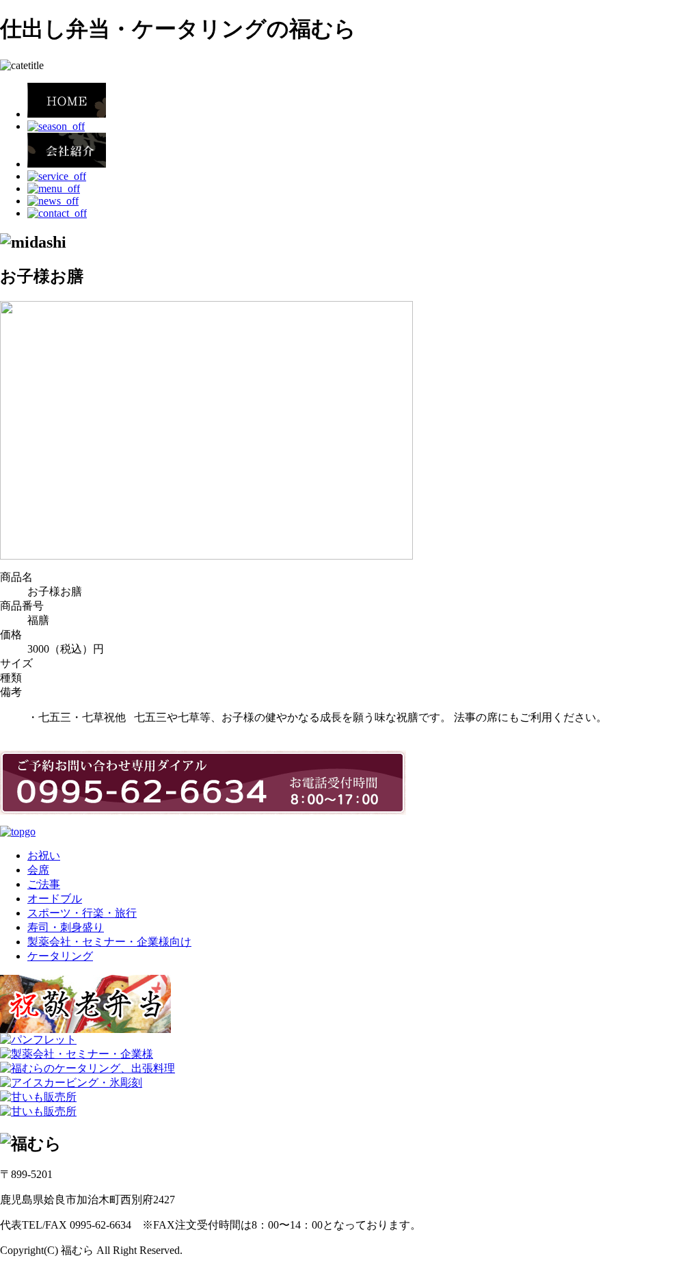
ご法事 (43, 884)
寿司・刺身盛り (65, 927)
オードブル (54, 898)
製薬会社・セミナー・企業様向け (109, 941)
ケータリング (60, 956)
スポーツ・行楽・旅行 (82, 913)
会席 (38, 870)
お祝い (43, 855)
